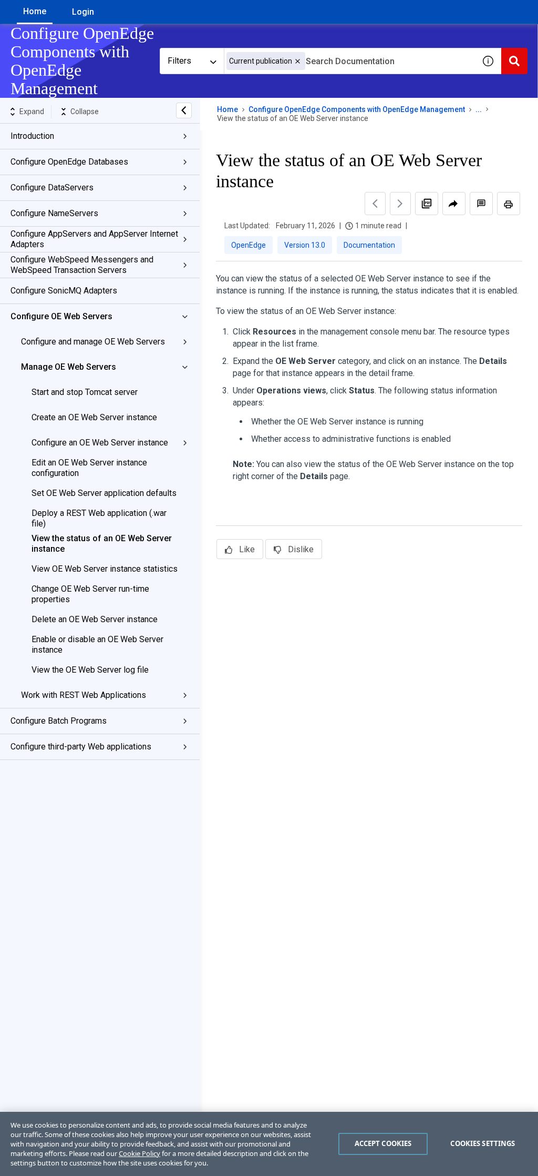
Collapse (84, 111)
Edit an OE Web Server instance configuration (89, 468)
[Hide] (184, 110)
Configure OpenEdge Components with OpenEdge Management (357, 109)
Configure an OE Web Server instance (100, 443)
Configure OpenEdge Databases (69, 162)
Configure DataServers (52, 187)
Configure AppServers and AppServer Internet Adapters (94, 239)
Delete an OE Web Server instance (95, 619)
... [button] (478, 109)
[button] (298, 61)
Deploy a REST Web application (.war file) (99, 518)
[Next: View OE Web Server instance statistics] (400, 203)
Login (83, 12)
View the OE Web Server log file (90, 670)
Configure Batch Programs (59, 721)
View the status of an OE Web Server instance (102, 543)
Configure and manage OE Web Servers (93, 342)
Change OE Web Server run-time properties (90, 594)
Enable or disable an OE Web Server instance (97, 644)
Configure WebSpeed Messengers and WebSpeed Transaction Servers (82, 265)
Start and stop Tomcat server (85, 392)
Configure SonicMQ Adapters (64, 291)
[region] (269, 1144)
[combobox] (349, 61)
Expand (31, 111)
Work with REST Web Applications (83, 695)
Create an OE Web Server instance (94, 417)
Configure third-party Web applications (81, 747)
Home (34, 11)
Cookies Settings (482, 1143)
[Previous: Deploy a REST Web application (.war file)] (375, 203)
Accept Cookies (383, 1143)
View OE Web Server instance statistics (105, 569)
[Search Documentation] (514, 61)
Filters (179, 61)
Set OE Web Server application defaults (104, 493)
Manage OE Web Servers (68, 367)
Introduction (32, 136)
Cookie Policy (139, 1153)
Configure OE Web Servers (61, 316)
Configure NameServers (54, 213)
